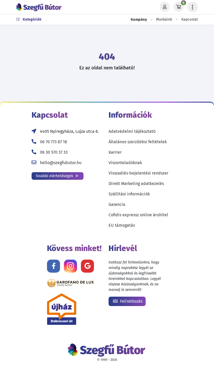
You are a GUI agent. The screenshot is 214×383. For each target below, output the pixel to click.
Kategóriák (31, 19)
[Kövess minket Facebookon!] (53, 266)
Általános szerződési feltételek (138, 141)
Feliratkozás (130, 301)
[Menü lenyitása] (192, 7)
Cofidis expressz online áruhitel (138, 214)
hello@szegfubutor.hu (60, 162)
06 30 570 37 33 (54, 152)
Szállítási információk (129, 194)
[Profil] (165, 7)
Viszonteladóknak (125, 162)
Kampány (138, 19)
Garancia (117, 204)
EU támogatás (122, 225)
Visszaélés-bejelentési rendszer (138, 173)
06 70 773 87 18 (53, 141)
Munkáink (164, 19)
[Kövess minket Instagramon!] (70, 266)
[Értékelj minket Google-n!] (87, 266)
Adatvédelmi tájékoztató (132, 131)
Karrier (115, 152)
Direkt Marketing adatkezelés (136, 183)
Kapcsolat (189, 19)
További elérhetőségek (54, 176)
